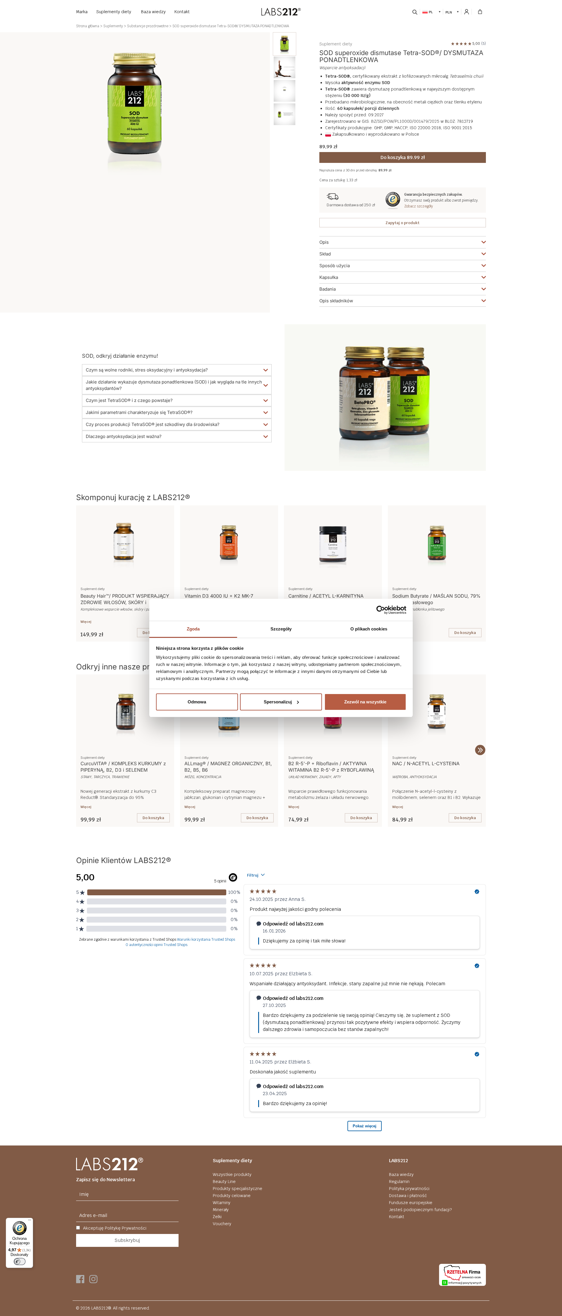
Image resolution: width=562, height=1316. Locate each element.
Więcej (85, 622)
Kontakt (182, 11)
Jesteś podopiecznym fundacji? (420, 1209)
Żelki (217, 1216)
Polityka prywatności (409, 1188)
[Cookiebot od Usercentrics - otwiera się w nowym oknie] (380, 610)
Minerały (221, 1209)
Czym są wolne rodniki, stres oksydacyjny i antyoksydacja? (147, 370)
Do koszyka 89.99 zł (403, 157)
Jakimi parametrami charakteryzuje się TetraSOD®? (139, 412)
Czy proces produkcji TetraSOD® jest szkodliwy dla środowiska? (153, 424)
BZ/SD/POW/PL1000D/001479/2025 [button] (405, 121)
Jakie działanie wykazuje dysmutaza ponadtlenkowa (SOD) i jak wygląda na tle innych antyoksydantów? (174, 385)
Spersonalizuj (278, 701)
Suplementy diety (113, 11)
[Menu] (29, 1221)
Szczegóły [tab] (281, 628)
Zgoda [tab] (193, 628)
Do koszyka (465, 632)
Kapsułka (328, 277)
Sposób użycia (334, 265)
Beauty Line (224, 1181)
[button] (431, 11)
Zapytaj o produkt (402, 222)
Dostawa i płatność (408, 1195)
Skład (325, 254)
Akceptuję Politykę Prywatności (114, 1228)
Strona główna (87, 26)
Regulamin (399, 1181)
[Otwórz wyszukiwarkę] (414, 12)
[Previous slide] (82, 750)
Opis (324, 242)
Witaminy (221, 1202)
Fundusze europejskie (410, 1202)
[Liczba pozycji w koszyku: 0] (480, 12)
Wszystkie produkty (232, 1174)
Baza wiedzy (153, 11)
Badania (327, 289)
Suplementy (113, 26)
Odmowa (197, 701)
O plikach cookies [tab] (368, 628)
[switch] (19, 1261)
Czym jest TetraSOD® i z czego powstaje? (129, 400)
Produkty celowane (232, 1195)
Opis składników (336, 301)
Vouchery (222, 1223)
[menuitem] (284, 44)
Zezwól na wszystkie (365, 701)
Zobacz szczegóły (418, 206)
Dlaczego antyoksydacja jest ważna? (124, 436)
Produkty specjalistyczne (237, 1188)
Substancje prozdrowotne (147, 26)
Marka (82, 11)
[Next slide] (480, 750)
